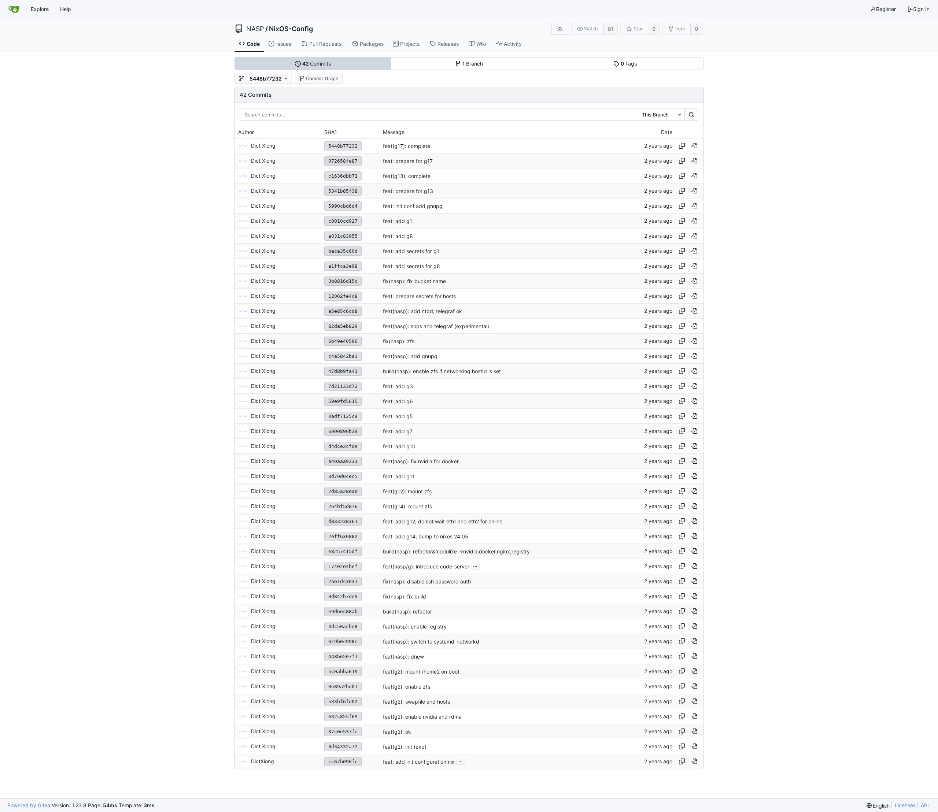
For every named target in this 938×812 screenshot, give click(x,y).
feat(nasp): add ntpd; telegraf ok (422, 311)
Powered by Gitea (28, 805)
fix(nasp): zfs (398, 341)
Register (886, 9)
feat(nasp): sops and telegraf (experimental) (436, 326)
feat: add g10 (399, 446)
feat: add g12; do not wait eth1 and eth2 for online (442, 521)
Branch (472, 63)
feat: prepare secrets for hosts (419, 296)
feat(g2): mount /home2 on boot (421, 671)
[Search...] (691, 114)
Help (65, 9)
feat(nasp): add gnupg (410, 356)
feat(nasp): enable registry (415, 626)
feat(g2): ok (397, 731)
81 (611, 29)
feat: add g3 (398, 386)
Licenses (905, 805)
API (925, 805)
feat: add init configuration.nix (419, 762)
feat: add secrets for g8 (411, 266)
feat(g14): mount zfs (407, 506)
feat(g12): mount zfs (407, 491)
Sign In (921, 9)
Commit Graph (322, 78)
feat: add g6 (398, 401)
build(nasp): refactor (407, 611)
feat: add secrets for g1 (411, 251)
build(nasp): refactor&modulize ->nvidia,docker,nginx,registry (456, 551)
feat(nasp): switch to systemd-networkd (431, 641)
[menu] (878, 805)
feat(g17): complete (406, 146)
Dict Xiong (263, 145)
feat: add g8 (398, 236)
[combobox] (660, 114)
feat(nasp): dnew (403, 656)
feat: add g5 (398, 416)
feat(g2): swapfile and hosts (416, 701)
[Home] (14, 9)
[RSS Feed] (560, 29)
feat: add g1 (397, 221)
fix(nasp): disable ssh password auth (427, 581)
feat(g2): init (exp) (404, 747)
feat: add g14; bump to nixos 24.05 (425, 536)
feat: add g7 (398, 431)
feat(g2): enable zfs (406, 686)
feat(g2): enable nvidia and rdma (422, 716)
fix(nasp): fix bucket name (414, 281)
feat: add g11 (399, 476)
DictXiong (262, 761)
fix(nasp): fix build (404, 596)
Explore (40, 9)
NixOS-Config (291, 29)
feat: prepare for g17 (408, 161)
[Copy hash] (681, 145)
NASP (255, 29)
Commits (316, 63)
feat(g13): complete (407, 176)
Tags (629, 63)
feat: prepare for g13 (408, 191)
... (475, 566)
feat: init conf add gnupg (413, 206)
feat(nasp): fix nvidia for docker (421, 461)
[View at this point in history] (694, 145)
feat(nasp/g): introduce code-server (426, 566)
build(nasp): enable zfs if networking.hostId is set (442, 371)
